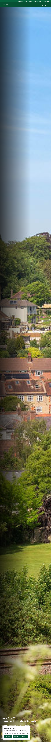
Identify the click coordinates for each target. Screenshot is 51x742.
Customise (8, 736)
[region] (16, 733)
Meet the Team (38, 1)
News (26, 1)
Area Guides (20, 1)
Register (31, 1)
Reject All (16, 736)
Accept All (24, 736)
